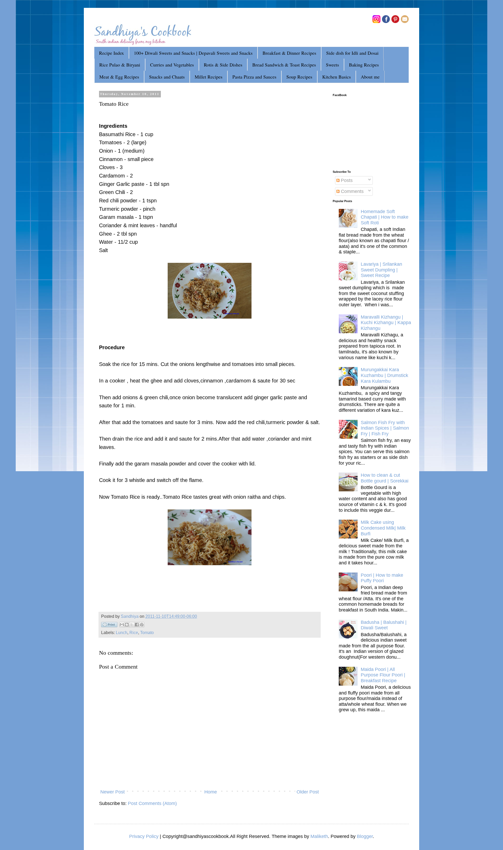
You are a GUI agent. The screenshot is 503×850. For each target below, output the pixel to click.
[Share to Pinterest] (141, 624)
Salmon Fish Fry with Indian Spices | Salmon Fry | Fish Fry (385, 428)
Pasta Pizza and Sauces (254, 77)
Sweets (332, 65)
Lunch (121, 632)
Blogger (365, 836)
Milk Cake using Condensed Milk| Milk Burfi (383, 528)
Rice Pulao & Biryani (119, 65)
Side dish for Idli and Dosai (352, 53)
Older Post (308, 792)
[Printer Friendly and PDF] (109, 625)
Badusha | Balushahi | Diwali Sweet (384, 625)
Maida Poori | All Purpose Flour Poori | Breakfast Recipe (383, 675)
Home (210, 792)
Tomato (147, 632)
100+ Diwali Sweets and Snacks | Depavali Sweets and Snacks (193, 53)
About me (370, 77)
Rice (133, 632)
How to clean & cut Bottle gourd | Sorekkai (384, 478)
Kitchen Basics (336, 77)
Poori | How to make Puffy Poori (382, 578)
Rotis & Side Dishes (223, 65)
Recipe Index (111, 53)
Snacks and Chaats (167, 77)
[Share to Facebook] (136, 624)
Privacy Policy (143, 836)
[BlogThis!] (126, 624)
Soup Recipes (299, 77)
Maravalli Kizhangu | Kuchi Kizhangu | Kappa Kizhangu (386, 322)
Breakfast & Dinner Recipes (289, 53)
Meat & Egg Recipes (119, 77)
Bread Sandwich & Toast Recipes (284, 65)
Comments (352, 191)
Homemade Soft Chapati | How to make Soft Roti (384, 217)
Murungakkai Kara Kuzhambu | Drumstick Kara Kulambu (384, 375)
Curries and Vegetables (172, 65)
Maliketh (319, 836)
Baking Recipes (364, 65)
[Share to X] (131, 624)
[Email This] (121, 624)
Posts (346, 180)
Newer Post (112, 792)
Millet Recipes (208, 77)
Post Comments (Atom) (152, 803)
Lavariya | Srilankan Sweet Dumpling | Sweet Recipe (381, 270)
